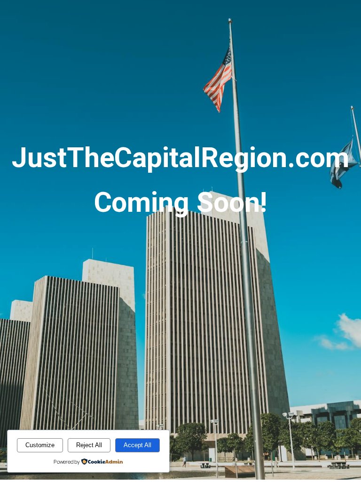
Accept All (137, 445)
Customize (40, 445)
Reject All (89, 445)
